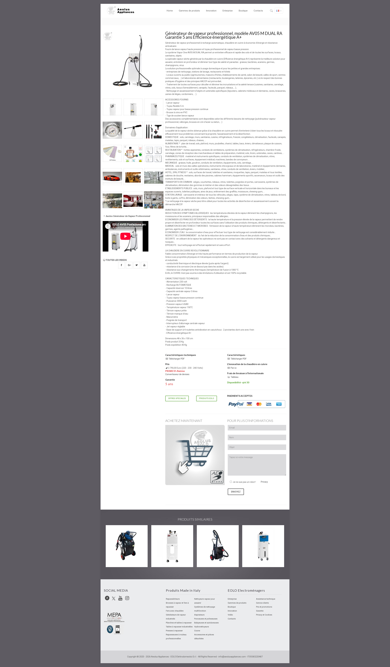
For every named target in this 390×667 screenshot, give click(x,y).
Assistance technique (265, 599)
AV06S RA (117, 531)
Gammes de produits (237, 603)
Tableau (234, 377)
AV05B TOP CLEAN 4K (263, 531)
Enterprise (232, 599)
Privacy (264, 482)
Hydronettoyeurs (201, 627)
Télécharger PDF (176, 359)
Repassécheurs (173, 599)
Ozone (197, 630)
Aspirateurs (199, 615)
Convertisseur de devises (177, 374)
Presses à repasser (174, 630)
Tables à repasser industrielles (179, 627)
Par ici (233, 368)
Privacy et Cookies (264, 615)
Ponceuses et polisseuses (205, 619)
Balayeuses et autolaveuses (206, 623)
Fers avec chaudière (174, 611)
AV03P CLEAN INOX (170, 531)
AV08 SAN (208, 531)
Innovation (232, 611)
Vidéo (230, 615)
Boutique (232, 607)
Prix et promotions (264, 607)
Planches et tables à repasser (179, 623)
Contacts (232, 619)
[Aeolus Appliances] (122, 11)
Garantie (259, 611)
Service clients (262, 603)
